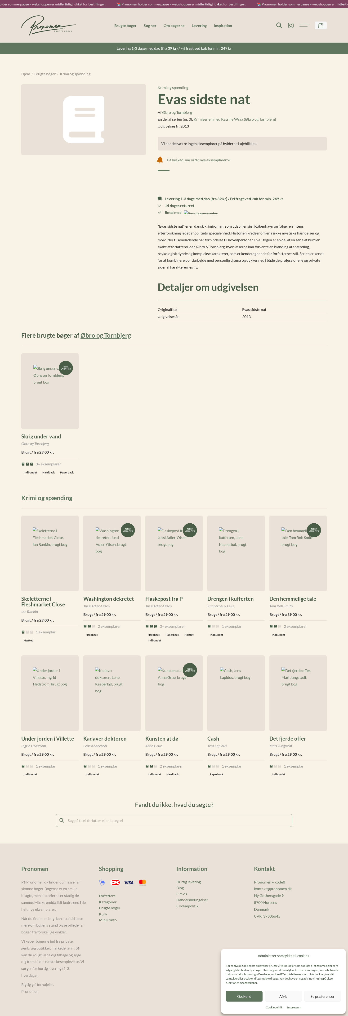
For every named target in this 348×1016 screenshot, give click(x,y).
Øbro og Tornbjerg (177, 112)
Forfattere (107, 895)
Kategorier (107, 902)
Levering (199, 25)
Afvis (283, 996)
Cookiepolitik (274, 1007)
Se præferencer (323, 996)
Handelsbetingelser (192, 899)
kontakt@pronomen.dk (273, 888)
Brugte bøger (125, 25)
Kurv (103, 914)
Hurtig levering (188, 881)
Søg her (150, 25)
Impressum (294, 1007)
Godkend (244, 996)
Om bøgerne (174, 25)
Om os (181, 894)
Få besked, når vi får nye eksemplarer (197, 160)
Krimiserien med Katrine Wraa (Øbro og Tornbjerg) (235, 119)
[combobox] (174, 820)
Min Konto (108, 920)
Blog (180, 887)
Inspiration (223, 25)
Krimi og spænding (75, 73)
